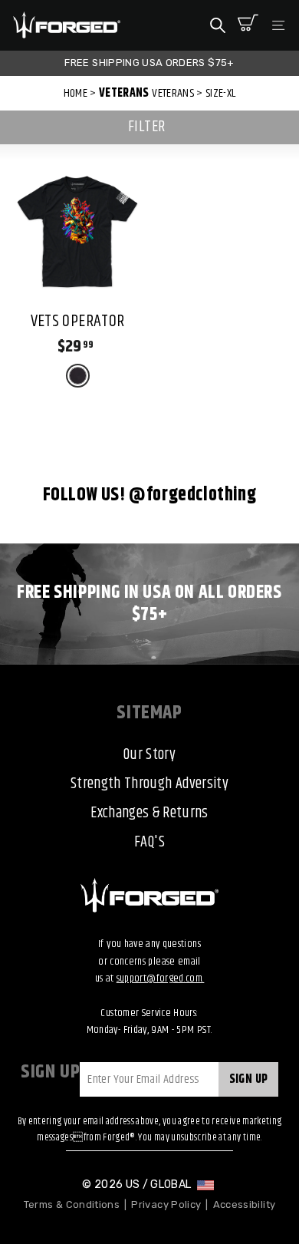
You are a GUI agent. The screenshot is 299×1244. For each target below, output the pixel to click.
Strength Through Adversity (149, 784)
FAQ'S (149, 842)
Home (75, 93)
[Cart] (248, 25)
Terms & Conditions (72, 1204)
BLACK (78, 375)
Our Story (149, 755)
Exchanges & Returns (149, 813)
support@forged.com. (161, 978)
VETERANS (124, 93)
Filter (147, 127)
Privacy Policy (166, 1204)
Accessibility (244, 1204)
